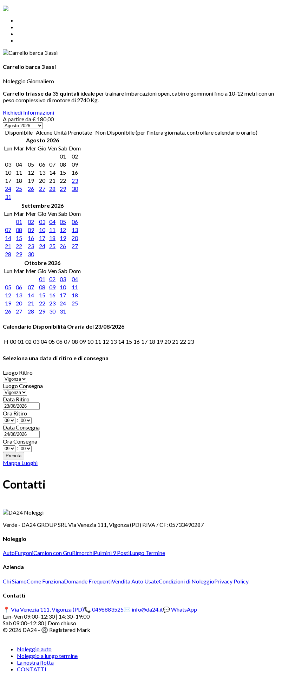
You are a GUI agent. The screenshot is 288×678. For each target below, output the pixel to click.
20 (75, 237)
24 (8, 188)
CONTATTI (31, 40)
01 (19, 221)
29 (63, 188)
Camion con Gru (52, 552)
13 (75, 229)
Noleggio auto (34, 20)
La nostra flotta (35, 33)
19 (63, 237)
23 (75, 180)
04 (52, 221)
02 (31, 221)
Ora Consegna (20, 441)
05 (63, 221)
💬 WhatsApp (180, 609)
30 (75, 188)
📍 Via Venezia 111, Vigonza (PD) (43, 609)
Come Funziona (45, 581)
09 (31, 229)
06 (75, 221)
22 (19, 246)
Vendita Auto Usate (135, 581)
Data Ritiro (16, 399)
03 (42, 221)
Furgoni (24, 552)
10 (42, 229)
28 (52, 188)
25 (19, 188)
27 (42, 188)
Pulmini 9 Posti (112, 552)
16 (31, 237)
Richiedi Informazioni (28, 112)
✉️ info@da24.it (143, 609)
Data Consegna (21, 427)
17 (42, 237)
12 (63, 229)
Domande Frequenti (88, 581)
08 (19, 229)
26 (31, 188)
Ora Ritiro (15, 413)
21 (8, 246)
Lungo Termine (147, 552)
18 (52, 237)
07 (8, 229)
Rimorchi (83, 552)
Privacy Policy (231, 581)
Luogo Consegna (23, 385)
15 (19, 237)
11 (52, 229)
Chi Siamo (15, 581)
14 (8, 237)
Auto (9, 552)
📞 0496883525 (104, 609)
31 (8, 196)
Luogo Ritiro (18, 372)
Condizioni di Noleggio (186, 581)
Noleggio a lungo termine (47, 27)
